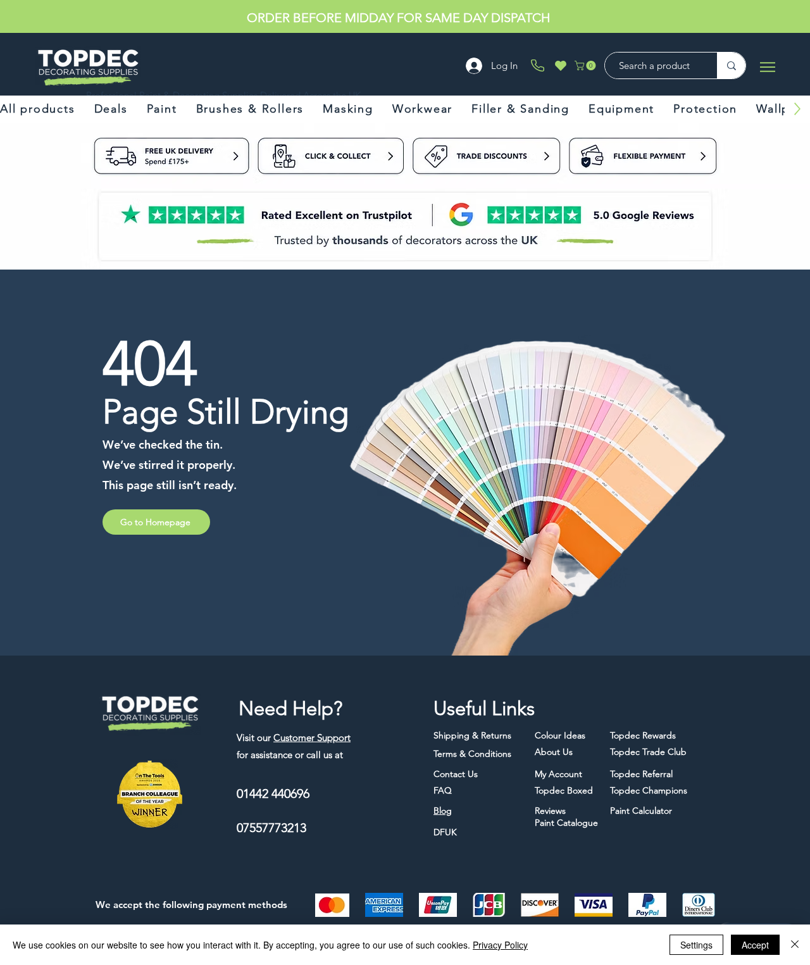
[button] (586, 65)
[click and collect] (112, 155)
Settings (696, 944)
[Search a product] (731, 65)
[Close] (794, 945)
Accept (755, 944)
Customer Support (312, 738)
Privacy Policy (500, 944)
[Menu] (767, 66)
